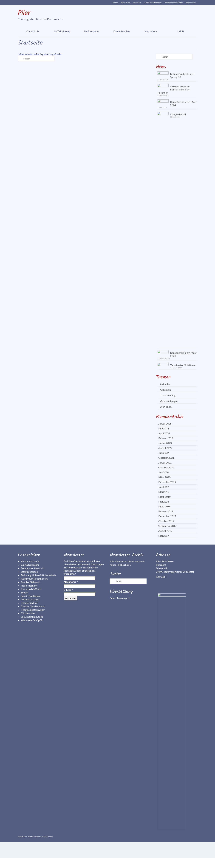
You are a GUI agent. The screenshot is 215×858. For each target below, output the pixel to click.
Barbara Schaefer (30, 561)
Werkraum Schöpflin (32, 620)
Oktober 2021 (166, 457)
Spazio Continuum (30, 595)
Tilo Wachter (28, 613)
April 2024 (164, 433)
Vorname (70, 573)
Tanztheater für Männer (183, 365)
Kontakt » (161, 576)
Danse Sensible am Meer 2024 (183, 103)
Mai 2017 (163, 535)
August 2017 (165, 530)
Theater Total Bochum (33, 606)
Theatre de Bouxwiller (33, 609)
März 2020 (164, 477)
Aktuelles (165, 384)
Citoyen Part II (178, 114)
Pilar (24, 13)
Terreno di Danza (30, 599)
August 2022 (165, 447)
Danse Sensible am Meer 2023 (183, 354)
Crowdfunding (167, 395)
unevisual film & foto (32, 616)
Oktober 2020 (166, 467)
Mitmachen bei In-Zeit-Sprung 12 (182, 75)
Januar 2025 (165, 423)
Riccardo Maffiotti (31, 588)
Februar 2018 (165, 511)
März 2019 (164, 496)
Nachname (71, 581)
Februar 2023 (165, 438)
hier (128, 564)
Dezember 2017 (167, 516)
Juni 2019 (163, 486)
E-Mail (68, 589)
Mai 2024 (163, 428)
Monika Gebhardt (30, 582)
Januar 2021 (165, 462)
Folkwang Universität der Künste (38, 575)
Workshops (166, 406)
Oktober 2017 (166, 521)
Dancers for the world (32, 568)
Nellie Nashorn (29, 585)
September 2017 (167, 525)
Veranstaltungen (169, 401)
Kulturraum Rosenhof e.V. (34, 578)
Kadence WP (48, 837)
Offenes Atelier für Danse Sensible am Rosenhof (174, 89)
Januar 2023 (165, 443)
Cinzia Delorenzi (30, 564)
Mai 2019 (163, 491)
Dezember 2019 (167, 482)
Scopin (24, 592)
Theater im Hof (29, 602)
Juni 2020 (163, 472)
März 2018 (164, 506)
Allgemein (165, 389)
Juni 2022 (163, 452)
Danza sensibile (29, 571)
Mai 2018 (163, 501)
